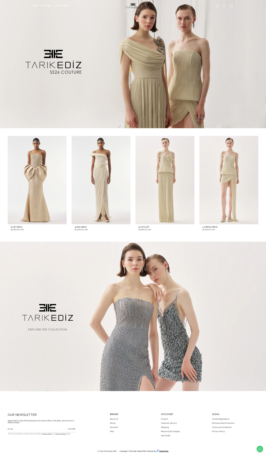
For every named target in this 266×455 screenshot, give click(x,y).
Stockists (114, 427)
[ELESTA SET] (164, 180)
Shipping (165, 427)
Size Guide (165, 436)
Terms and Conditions (222, 427)
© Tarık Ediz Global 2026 (107, 451)
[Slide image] (133, 64)
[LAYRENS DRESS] (228, 180)
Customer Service (169, 423)
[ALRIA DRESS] (101, 180)
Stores (113, 423)
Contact (164, 419)
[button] (35, 5)
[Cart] (231, 5)
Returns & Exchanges (170, 431)
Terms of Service (60, 434)
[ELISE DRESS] (37, 180)
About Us (114, 419)
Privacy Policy (47, 434)
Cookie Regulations (220, 419)
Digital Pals (163, 451)
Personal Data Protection (223, 423)
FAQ (112, 431)
